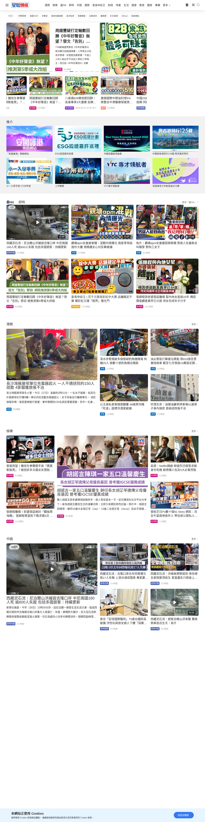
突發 (74, 253)
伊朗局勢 (22, 16)
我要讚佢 (82, 16)
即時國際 (46, 108)
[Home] (20, 5)
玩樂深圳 (93, 16)
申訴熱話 (76, 306)
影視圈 (10, 306)
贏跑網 (103, 16)
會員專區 (135, 16)
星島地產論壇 (57, 16)
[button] (144, 50)
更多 (194, 324)
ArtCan (125, 16)
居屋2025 (34, 16)
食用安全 (82, 108)
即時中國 (11, 253)
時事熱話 (118, 108)
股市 (9, 108)
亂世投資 (70, 16)
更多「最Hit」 (189, 202)
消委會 (45, 16)
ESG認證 (114, 16)
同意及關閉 (183, 815)
